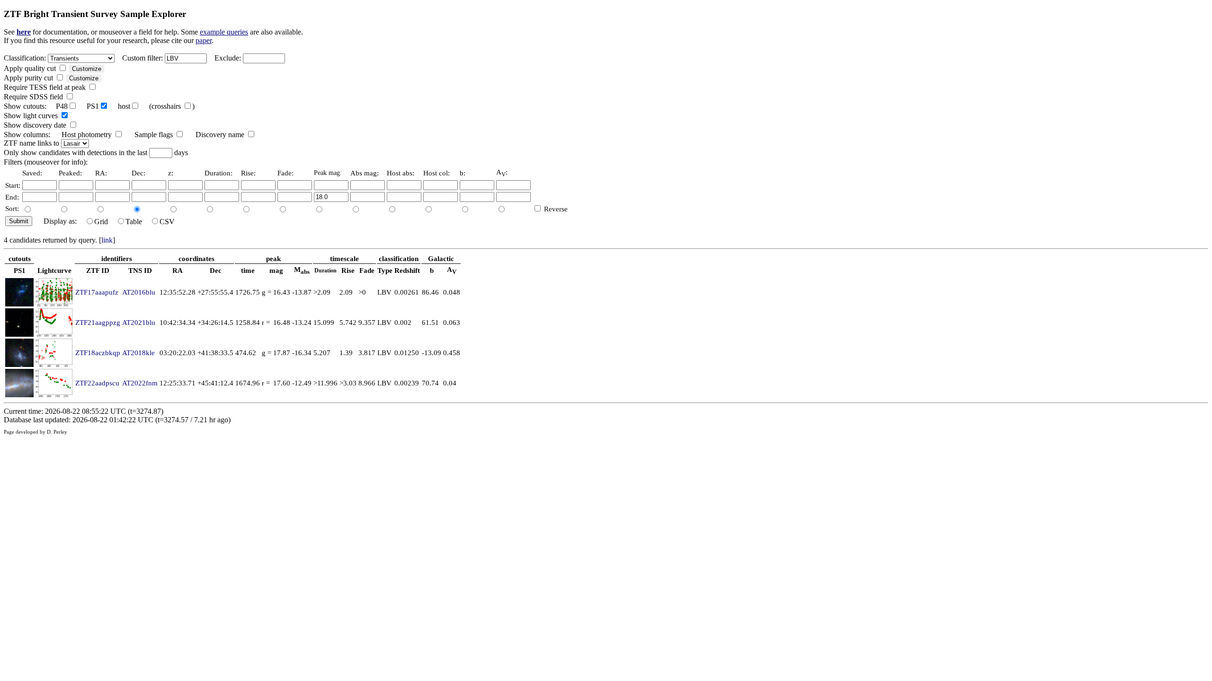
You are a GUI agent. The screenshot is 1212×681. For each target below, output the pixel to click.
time (248, 270)
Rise (348, 270)
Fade (366, 270)
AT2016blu (138, 292)
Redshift (407, 270)
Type (384, 270)
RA (177, 270)
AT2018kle (138, 353)
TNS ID (140, 270)
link (107, 240)
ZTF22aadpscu (97, 383)
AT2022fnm (140, 383)
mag (276, 270)
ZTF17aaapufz (96, 292)
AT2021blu (138, 322)
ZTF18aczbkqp (97, 353)
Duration (325, 270)
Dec (216, 270)
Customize (86, 68)
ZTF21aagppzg (97, 322)
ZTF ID (97, 270)
